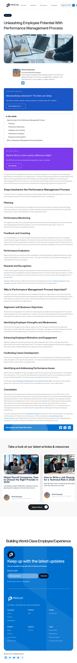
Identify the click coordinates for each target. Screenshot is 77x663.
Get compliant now (15, 106)
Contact (30, 630)
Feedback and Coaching (16, 130)
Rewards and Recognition (17, 137)
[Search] (73, 5)
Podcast (10, 633)
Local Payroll (53, 613)
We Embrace (11, 620)
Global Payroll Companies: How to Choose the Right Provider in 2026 (21, 479)
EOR (29, 613)
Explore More (37, 507)
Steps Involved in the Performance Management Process (26, 120)
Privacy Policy (26, 581)
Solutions (33, 5)
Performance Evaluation (16, 134)
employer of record (33, 414)
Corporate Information (56, 640)
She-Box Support (54, 637)
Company (54, 5)
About (9, 613)
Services (23, 5)
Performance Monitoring (16, 127)
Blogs (9, 630)
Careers (9, 617)
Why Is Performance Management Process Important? (25, 140)
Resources (43, 5)
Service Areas (11, 640)
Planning (11, 123)
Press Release (11, 637)
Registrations (53, 633)
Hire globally (13, 166)
